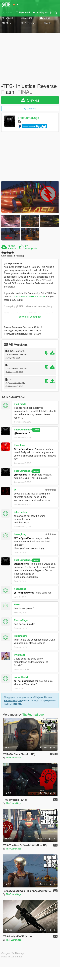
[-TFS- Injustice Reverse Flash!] (30, 197)
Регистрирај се (13, 700)
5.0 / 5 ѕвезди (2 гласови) (12, 256)
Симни (32, 100)
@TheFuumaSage (24, 680)
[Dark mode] (50, 12)
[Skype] (19, 121)
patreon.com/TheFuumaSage (29, 296)
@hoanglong (21, 563)
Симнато (12, 249)
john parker (20, 512)
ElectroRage (21, 620)
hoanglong (20, 534)
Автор (36, 429)
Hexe (17, 604)
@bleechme (20, 433)
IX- (15, 489)
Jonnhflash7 (21, 677)
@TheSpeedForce (24, 449)
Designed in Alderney (12, 953)
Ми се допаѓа (31, 249)
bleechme (19, 445)
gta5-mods (20, 404)
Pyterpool (19, 654)
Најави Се (41, 697)
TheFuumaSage (28, 118)
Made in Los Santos (11, 956)
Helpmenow (20, 635)
